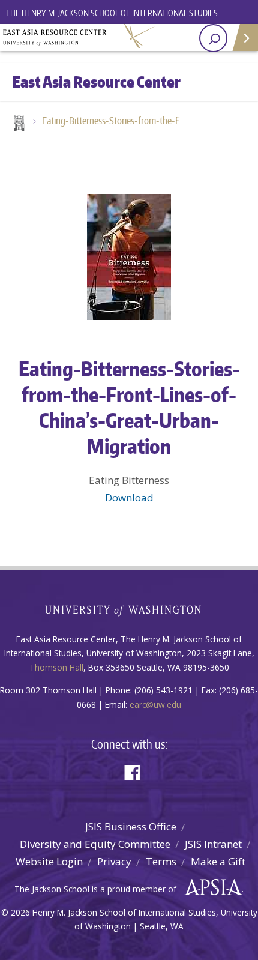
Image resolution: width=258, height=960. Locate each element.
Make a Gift (218, 861)
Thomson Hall (56, 667)
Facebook (136, 771)
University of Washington (129, 609)
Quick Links (244, 37)
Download (129, 497)
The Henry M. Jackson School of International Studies (112, 13)
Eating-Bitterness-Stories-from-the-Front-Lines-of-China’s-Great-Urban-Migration (117, 121)
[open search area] (213, 38)
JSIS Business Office (130, 826)
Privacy (114, 861)
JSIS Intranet (213, 844)
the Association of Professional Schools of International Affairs (210, 887)
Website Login (49, 861)
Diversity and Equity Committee (95, 844)
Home (18, 124)
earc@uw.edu (155, 704)
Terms (161, 861)
